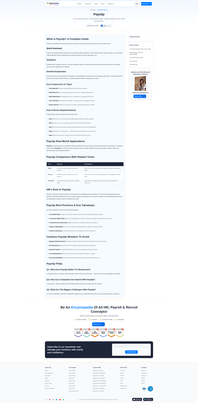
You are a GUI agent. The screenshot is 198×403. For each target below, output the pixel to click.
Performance (124, 385)
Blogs (46, 378)
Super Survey (72, 380)
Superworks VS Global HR (99, 383)
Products (79, 3)
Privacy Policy (48, 383)
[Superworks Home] (52, 4)
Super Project (72, 375)
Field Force (123, 388)
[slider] (107, 26)
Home (46, 370)
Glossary (93, 10)
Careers (143, 378)
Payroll (122, 378)
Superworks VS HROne (98, 391)
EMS (122, 383)
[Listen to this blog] (102, 26)
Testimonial (144, 375)
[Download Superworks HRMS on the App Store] (137, 399)
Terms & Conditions (49, 388)
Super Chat (71, 378)
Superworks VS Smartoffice (99, 380)
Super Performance (73, 391)
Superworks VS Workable (99, 373)
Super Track (72, 388)
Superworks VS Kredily (98, 375)
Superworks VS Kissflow (98, 388)
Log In (136, 3)
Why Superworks (49, 373)
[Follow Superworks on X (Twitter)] (53, 399)
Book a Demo (145, 3)
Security (47, 385)
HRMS (122, 373)
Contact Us (144, 373)
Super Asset (72, 385)
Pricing (96, 3)
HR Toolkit (47, 375)
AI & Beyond (110, 3)
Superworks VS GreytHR (99, 378)
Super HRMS (72, 370)
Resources (88, 3)
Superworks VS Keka (98, 370)
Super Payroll (72, 373)
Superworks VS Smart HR (99, 385)
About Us (143, 370)
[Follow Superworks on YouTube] (60, 399)
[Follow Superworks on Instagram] (49, 399)
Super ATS (71, 383)
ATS (122, 380)
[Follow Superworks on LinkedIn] (56, 399)
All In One (123, 370)
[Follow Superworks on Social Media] (63, 399)
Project (122, 375)
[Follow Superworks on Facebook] (46, 399)
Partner (102, 3)
